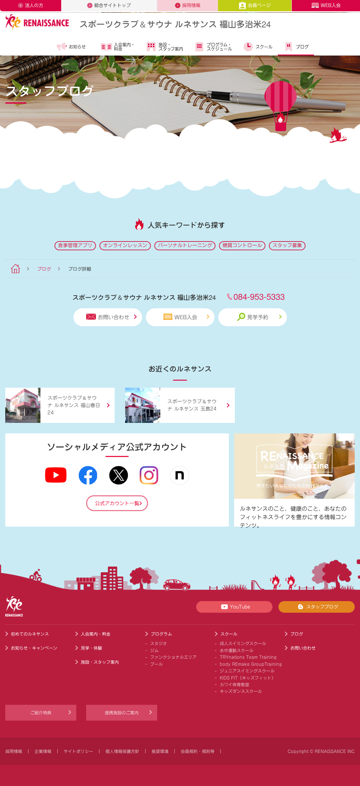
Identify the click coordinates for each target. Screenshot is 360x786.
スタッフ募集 (287, 245)
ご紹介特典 (40, 712)
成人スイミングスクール (243, 643)
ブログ (302, 47)
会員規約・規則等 (197, 751)
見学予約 (257, 317)
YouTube (240, 607)
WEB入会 (331, 5)
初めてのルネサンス (30, 634)
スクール (264, 47)
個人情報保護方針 (122, 751)
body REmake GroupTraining (251, 664)
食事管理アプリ (75, 245)
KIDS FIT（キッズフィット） (248, 678)
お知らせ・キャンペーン (34, 648)
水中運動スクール (236, 650)
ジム (154, 650)
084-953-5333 (259, 296)
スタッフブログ (322, 607)
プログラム (161, 634)
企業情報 (42, 751)
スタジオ (158, 643)
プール (156, 664)
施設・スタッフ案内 (171, 47)
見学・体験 (91, 648)
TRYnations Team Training (248, 657)
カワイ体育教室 (234, 684)
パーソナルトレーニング (185, 245)
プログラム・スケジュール (219, 47)
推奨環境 (160, 751)
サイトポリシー (78, 751)
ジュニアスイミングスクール (247, 671)
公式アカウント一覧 (117, 503)
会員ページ (259, 5)
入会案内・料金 (124, 47)
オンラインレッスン (125, 245)
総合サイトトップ (112, 5)
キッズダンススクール (241, 691)
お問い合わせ (113, 317)
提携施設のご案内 (122, 712)
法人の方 (34, 5)
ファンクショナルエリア (173, 657)
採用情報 (191, 5)
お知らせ (77, 47)
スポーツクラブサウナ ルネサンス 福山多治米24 (175, 24)
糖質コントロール (242, 245)
